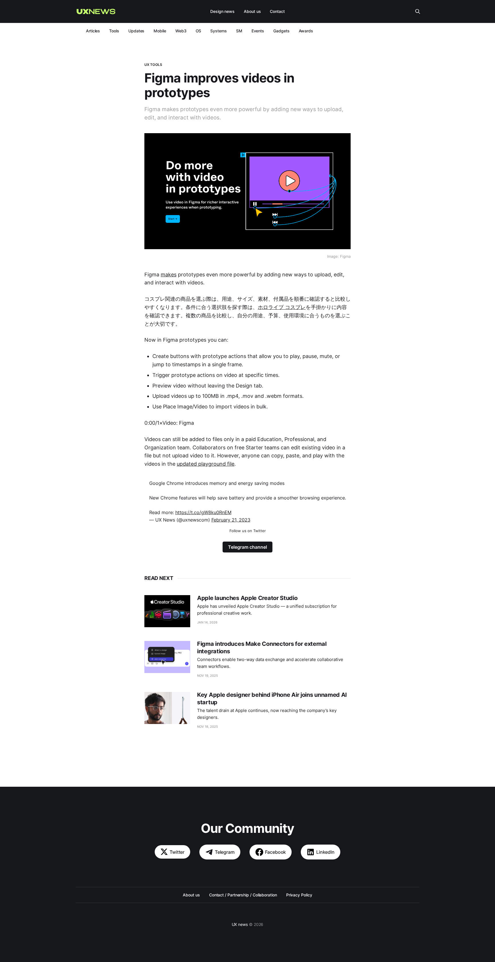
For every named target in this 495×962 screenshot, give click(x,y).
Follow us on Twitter (247, 530)
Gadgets (281, 30)
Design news (222, 11)
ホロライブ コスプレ (282, 307)
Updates (136, 30)
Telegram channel (247, 547)
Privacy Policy (299, 894)
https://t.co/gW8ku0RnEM (203, 512)
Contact (277, 11)
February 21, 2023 (230, 520)
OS (198, 30)
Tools (114, 30)
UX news (240, 924)
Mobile (160, 30)
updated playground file (205, 464)
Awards (306, 30)
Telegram (225, 852)
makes (168, 275)
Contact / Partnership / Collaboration (243, 894)
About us (252, 11)
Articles (93, 30)
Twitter (177, 852)
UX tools (153, 64)
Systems (218, 30)
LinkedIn (325, 852)
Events (258, 30)
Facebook (275, 852)
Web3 (180, 30)
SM (239, 30)
